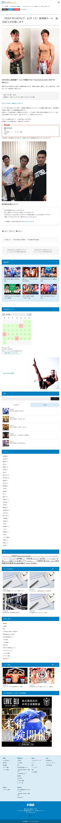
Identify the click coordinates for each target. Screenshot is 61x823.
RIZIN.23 (32, 556)
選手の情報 (16, 404)
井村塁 (4, 545)
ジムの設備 (5, 639)
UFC (4, 494)
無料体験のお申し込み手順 (8, 634)
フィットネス (34, 767)
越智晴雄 (5, 532)
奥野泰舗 (34, 559)
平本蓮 (4, 534)
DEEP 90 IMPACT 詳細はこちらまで (12, 103)
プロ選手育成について (22, 773)
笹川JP (4, 523)
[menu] (58, 2)
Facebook (31, 816)
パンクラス (53, 556)
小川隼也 (5, 513)
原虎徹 (4, 480)
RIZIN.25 (35, 556)
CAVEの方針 (5, 645)
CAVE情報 (5, 518)
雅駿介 (4, 496)
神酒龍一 (5, 467)
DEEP (5, 9)
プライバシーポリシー (51, 762)
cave (10, 239)
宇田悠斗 (5, 540)
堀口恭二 (23, 559)
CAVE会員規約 (49, 765)
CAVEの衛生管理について (8, 637)
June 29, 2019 (28, 221)
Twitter (29, 816)
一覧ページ (53, 569)
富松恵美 (5, 486)
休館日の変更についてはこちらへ (11, 353)
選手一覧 (5, 515)
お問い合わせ (6, 658)
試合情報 (31, 239)
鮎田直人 (11, 9)
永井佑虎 (5, 459)
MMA (33, 765)
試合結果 (17, 9)
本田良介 (5, 521)
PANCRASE (5, 477)
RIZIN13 (39, 556)
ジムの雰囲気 (6, 642)
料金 (4, 628)
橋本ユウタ (5, 475)
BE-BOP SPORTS (4, 556)
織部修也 (5, 461)
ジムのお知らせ (6, 760)
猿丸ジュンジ (33, 561)
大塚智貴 (5, 502)
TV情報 (42, 556)
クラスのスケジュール (7, 650)
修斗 (15, 559)
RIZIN (4, 464)
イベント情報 (6, 769)
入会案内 (5, 626)
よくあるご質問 (6, 653)
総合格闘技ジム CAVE (27, 821)
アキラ (4, 529)
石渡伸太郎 (5, 510)
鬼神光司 (5, 507)
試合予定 (5, 762)
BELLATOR (9, 556)
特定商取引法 (49, 760)
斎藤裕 (4, 491)
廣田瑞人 (5, 542)
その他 (4, 488)
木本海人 (5, 469)
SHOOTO (4, 483)
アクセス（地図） (6, 655)
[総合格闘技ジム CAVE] (17, 2)
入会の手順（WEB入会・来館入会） (10, 631)
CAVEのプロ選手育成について (9, 647)
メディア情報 (6, 537)
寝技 (33, 769)
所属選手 (5, 623)
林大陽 (4, 504)
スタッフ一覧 (20, 782)
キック (33, 762)
